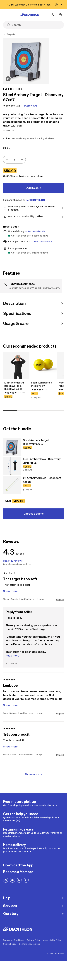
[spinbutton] (14, 159)
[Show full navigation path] (4, 34)
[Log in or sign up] (52, 15)
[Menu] (7, 15)
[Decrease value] (7, 159)
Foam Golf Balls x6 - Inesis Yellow (42, 384)
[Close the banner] (61, 4)
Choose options (34, 513)
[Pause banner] (56, 4)
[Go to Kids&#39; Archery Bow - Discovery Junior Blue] (12, 466)
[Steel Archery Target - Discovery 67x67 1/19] (26, 61)
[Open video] (8, 78)
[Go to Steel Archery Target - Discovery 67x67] (12, 447)
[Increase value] (22, 159)
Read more (12, 655)
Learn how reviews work (15, 564)
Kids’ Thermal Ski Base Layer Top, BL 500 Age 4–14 (14, 385)
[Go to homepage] (29, 14)
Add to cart (33, 187)
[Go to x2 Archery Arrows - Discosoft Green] (12, 485)
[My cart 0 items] (60, 15)
